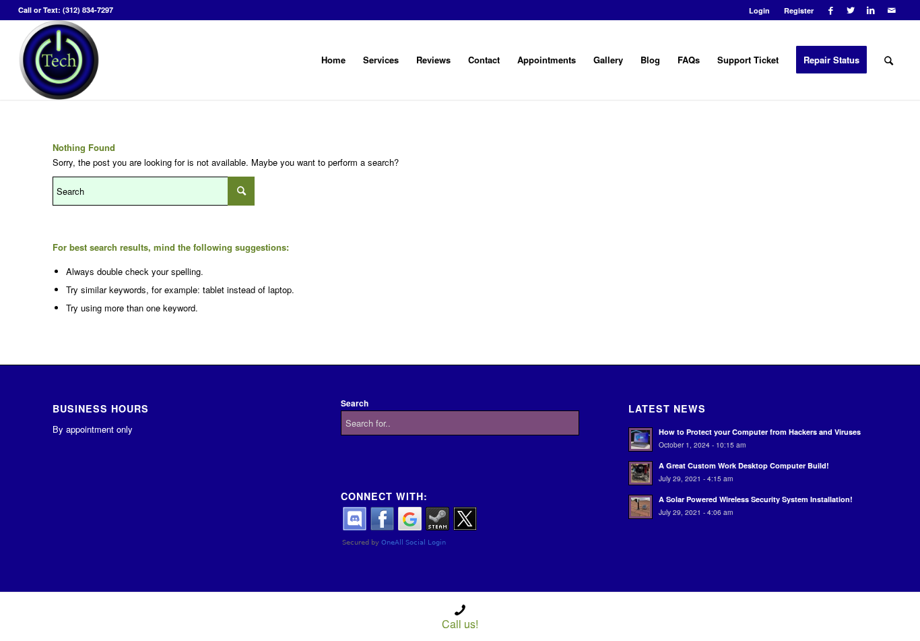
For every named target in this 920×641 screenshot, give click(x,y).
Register (799, 10)
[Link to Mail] (892, 10)
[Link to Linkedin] (871, 10)
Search (354, 403)
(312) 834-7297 (88, 10)
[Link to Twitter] (851, 10)
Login (759, 10)
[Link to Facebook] (831, 10)
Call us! (460, 624)
